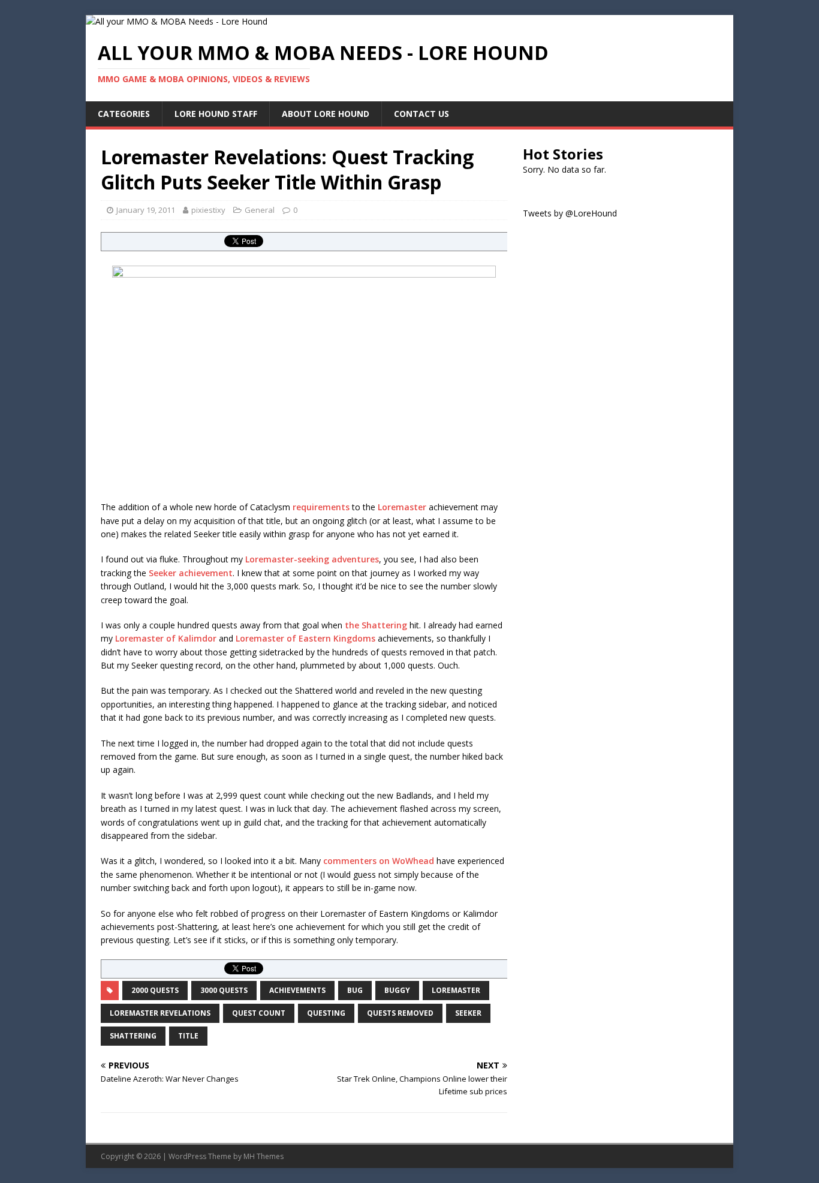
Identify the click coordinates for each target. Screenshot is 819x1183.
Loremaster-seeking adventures (312, 559)
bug (355, 990)
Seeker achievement (191, 573)
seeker (468, 1013)
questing (326, 1013)
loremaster (456, 990)
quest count (258, 1013)
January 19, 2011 (145, 209)
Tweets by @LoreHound (570, 213)
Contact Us (421, 113)
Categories (124, 113)
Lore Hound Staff (215, 113)
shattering (133, 1036)
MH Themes (263, 1156)
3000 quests (224, 990)
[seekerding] (304, 377)
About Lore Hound (325, 113)
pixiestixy (208, 209)
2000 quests (155, 990)
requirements (320, 507)
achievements (297, 990)
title (188, 1036)
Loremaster (402, 507)
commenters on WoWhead (378, 860)
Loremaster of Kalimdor (164, 638)
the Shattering (376, 625)
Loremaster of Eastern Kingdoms (305, 638)
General (260, 209)
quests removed (400, 1013)
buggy (397, 990)
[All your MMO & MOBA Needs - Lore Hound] (176, 21)
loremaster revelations (160, 1013)
